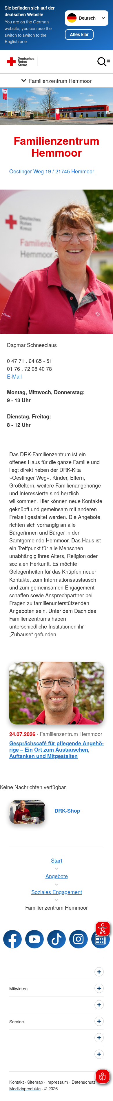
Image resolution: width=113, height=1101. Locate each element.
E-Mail (14, 376)
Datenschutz (84, 1082)
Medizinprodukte (25, 1088)
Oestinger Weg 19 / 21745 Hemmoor (52, 171)
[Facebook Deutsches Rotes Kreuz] (12, 939)
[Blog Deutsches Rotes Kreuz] (100, 939)
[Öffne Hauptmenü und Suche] (104, 62)
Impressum (57, 1082)
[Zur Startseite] (47, 62)
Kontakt (16, 1082)
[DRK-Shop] (27, 812)
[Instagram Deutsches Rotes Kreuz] (78, 939)
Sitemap (35, 1082)
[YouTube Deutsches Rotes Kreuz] (34, 939)
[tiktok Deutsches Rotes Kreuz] (56, 939)
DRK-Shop (67, 810)
